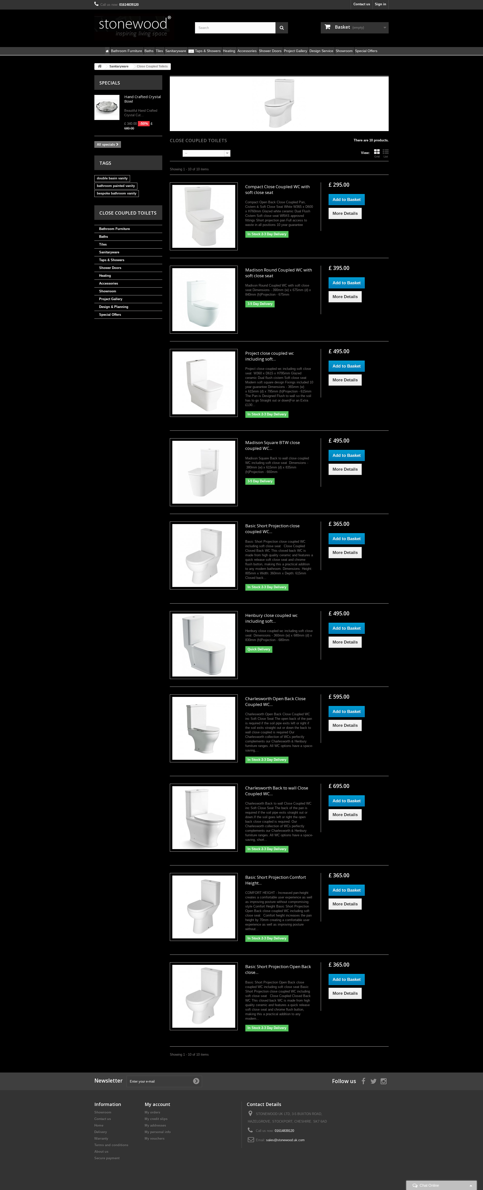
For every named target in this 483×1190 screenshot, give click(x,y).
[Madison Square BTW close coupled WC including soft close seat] (203, 472)
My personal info (158, 1132)
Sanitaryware (109, 252)
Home (98, 1125)
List (386, 156)
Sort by (175, 153)
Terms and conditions (111, 1145)
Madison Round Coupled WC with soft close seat (278, 273)
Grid (377, 156)
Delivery (100, 1132)
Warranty (101, 1138)
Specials (109, 83)
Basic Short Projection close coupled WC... (272, 528)
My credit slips (156, 1119)
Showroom (107, 291)
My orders (152, 1112)
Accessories (108, 283)
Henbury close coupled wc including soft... (271, 618)
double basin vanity (112, 178)
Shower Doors (110, 268)
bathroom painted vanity (116, 186)
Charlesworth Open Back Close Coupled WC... (275, 701)
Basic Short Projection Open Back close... (278, 969)
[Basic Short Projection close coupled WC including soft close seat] (203, 555)
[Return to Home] (99, 66)
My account (157, 1104)
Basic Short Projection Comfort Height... (275, 880)
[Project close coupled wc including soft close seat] (203, 382)
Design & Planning (113, 307)
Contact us (361, 4)
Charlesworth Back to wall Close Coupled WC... (276, 791)
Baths (103, 237)
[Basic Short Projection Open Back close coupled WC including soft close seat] (203, 996)
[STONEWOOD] (140, 27)
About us (101, 1152)
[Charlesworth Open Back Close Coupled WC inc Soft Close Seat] (203, 728)
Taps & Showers (111, 260)
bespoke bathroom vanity (116, 193)
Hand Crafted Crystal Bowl (142, 99)
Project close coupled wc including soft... (269, 356)
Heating (105, 275)
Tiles (103, 244)
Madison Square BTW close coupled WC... (272, 445)
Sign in (380, 4)
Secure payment (106, 1158)
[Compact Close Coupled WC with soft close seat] (203, 216)
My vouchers (155, 1138)
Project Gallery (110, 299)
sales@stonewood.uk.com (285, 1140)
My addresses (155, 1125)
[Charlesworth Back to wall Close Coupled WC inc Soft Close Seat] (203, 817)
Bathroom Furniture (114, 229)
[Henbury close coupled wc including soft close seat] (203, 645)
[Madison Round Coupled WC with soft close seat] (203, 299)
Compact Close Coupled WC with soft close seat (277, 189)
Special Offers (110, 314)
